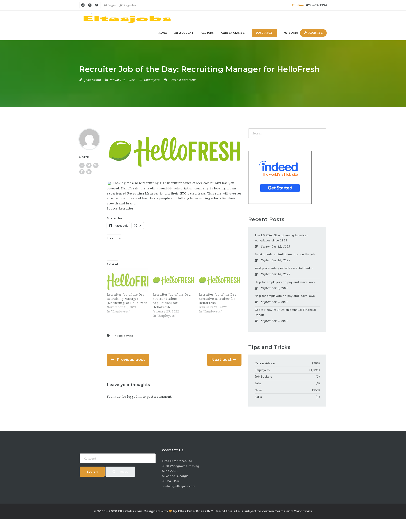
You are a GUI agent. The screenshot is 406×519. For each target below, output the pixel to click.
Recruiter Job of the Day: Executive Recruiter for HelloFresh (218, 299)
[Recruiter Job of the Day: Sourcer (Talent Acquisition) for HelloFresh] (173, 280)
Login (111, 5)
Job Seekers (264, 376)
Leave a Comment (182, 80)
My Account (183, 32)
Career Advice (265, 363)
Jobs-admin (92, 80)
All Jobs (207, 32)
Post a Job (264, 32)
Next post (221, 359)
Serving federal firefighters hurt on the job (285, 254)
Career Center (233, 32)
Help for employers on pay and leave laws (285, 282)
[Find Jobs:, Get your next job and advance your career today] (128, 18)
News (258, 390)
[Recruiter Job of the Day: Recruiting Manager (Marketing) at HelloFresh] (127, 280)
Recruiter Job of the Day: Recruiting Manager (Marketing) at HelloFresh (127, 299)
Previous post (131, 359)
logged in (134, 396)
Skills (258, 396)
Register (129, 5)
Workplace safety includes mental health (284, 268)
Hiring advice (123, 335)
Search (92, 472)
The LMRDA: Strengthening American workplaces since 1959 (282, 238)
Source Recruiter (120, 208)
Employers (152, 80)
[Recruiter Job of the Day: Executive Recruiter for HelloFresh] (219, 280)
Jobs (258, 383)
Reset (123, 472)
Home (163, 32)
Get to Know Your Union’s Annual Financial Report (285, 312)
